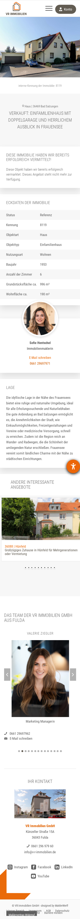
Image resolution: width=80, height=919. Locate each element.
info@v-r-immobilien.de (40, 852)
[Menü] (47, 8)
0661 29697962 (19, 733)
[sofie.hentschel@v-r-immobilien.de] (40, 358)
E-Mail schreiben (21, 738)
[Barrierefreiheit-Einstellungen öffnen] (73, 466)
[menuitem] (47, 8)
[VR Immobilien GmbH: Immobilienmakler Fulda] (16, 8)
